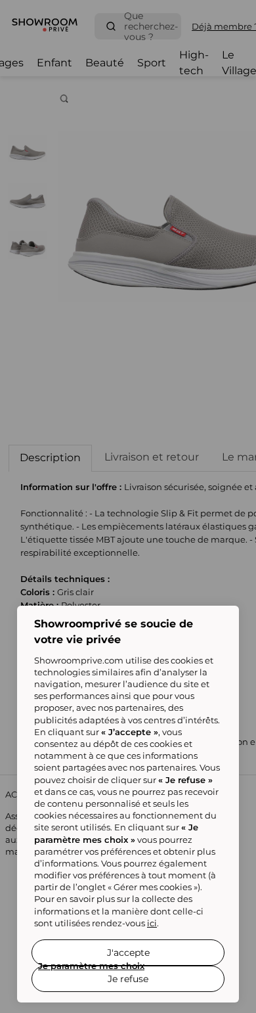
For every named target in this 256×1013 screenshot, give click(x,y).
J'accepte (128, 952)
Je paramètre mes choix (91, 965)
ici (152, 923)
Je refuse (128, 979)
